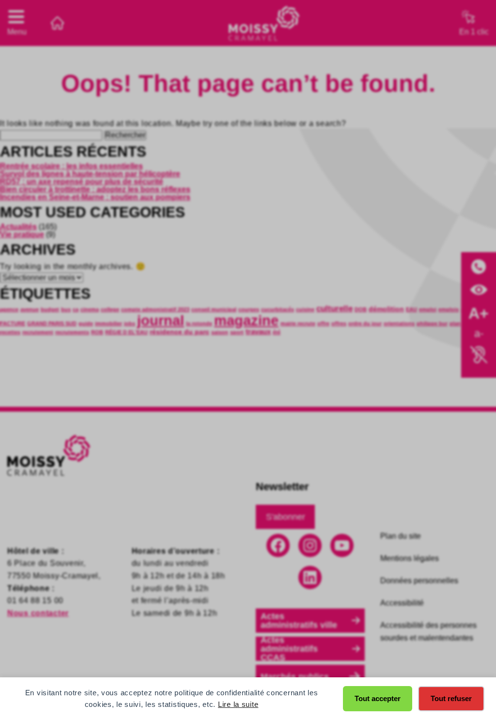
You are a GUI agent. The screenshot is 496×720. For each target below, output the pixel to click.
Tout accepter (378, 698)
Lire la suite (238, 704)
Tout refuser (451, 698)
